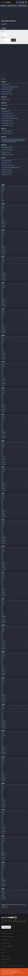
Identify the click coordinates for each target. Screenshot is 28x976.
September (3, 221)
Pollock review (5, 111)
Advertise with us (5, 956)
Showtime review (6, 174)
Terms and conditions (6, 933)
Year (2, 31)
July (2, 198)
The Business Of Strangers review (10, 167)
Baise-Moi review (6, 162)
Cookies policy (4, 943)
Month (3, 37)
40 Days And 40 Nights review (10, 86)
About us (3, 952)
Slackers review (6, 152)
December (3, 227)
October (3, 223)
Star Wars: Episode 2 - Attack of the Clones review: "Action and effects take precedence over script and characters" (13, 140)
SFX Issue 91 (5, 105)
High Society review (7, 93)
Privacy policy (4, 939)
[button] (25, 2)
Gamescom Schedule (12, 5)
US (7, 907)
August (2, 200)
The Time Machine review (8, 116)
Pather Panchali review (7, 165)
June (2, 196)
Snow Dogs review (6, 91)
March (2, 191)
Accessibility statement (7, 946)
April (2, 193)
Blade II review (5, 99)
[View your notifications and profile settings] (23, 2)
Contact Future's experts (7, 936)
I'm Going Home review (8, 123)
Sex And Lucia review (7, 149)
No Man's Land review (7, 133)
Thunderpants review (7, 125)
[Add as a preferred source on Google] (6, 927)
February (3, 189)
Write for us (4, 962)
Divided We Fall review (7, 89)
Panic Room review (6, 160)
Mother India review (7, 172)
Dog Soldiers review (7, 147)
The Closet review (6, 131)
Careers (3, 949)
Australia (3, 907)
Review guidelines (5, 959)
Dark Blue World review (8, 154)
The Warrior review (7, 169)
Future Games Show (22, 5)
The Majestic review (7, 113)
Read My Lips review (7, 120)
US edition (13, 972)
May (2, 195)
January (2, 187)
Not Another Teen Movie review (10, 118)
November (3, 225)
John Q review (5, 84)
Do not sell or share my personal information (12, 965)
